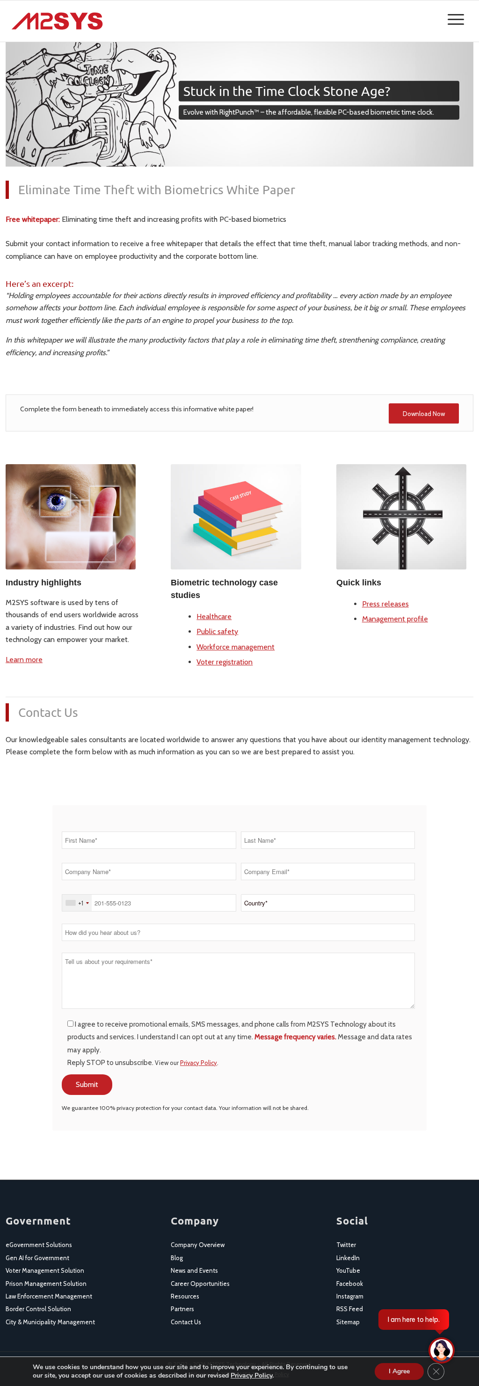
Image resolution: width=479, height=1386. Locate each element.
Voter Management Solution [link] (45, 1270)
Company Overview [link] (198, 1244)
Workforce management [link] (235, 646)
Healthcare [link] (214, 616)
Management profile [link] (395, 618)
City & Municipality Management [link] (50, 1322)
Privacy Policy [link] (198, 1062)
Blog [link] (177, 1258)
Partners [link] (182, 1309)
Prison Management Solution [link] (46, 1283)
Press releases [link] (385, 603)
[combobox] (77, 903)
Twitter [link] (346, 1244)
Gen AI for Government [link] (37, 1258)
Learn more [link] (24, 659)
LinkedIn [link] (348, 1258)
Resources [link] (185, 1296)
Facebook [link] (349, 1283)
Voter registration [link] (224, 661)
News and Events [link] (194, 1270)
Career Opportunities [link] (200, 1283)
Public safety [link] (217, 631)
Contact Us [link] (186, 1322)
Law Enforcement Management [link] (49, 1296)
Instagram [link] (349, 1296)
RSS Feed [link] (349, 1309)
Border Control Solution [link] (38, 1309)
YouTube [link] (348, 1270)
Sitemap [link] (348, 1322)
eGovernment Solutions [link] (39, 1244)
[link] (57, 21)
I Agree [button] (399, 1371)
